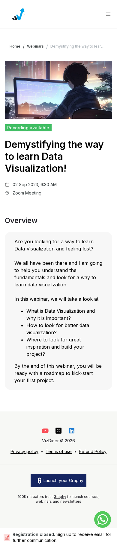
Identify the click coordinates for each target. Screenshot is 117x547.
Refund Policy (92, 451)
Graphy (60, 496)
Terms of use (59, 451)
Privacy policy (24, 451)
